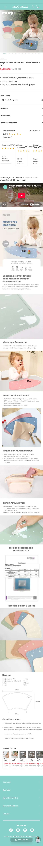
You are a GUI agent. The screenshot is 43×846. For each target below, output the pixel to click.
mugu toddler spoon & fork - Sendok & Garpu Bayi (31, 766)
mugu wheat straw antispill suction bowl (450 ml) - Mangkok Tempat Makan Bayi (15, 768)
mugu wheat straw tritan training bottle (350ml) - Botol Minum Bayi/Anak (7, 767)
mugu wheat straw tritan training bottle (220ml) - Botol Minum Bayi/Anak (23, 767)
